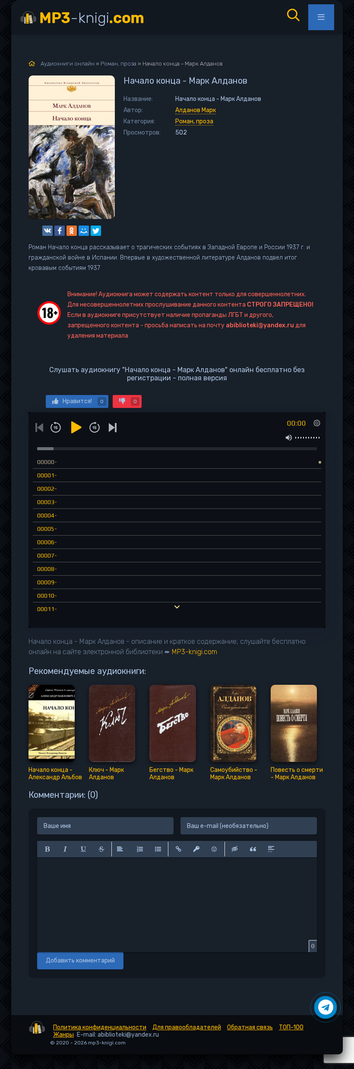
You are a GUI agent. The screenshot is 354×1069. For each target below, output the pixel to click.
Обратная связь (250, 1027)
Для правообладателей (186, 1027)
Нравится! (83, 401)
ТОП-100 (291, 1027)
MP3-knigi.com (194, 652)
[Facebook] (59, 231)
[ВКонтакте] (47, 231)
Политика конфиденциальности (99, 1027)
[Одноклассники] (71, 231)
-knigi (91, 18)
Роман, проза (194, 121)
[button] (47, 849)
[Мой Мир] (84, 231)
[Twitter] (96, 231)
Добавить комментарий (80, 960)
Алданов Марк (195, 110)
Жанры (63, 1034)
